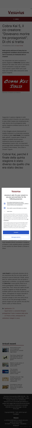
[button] (16, 211)
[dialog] (16, 214)
